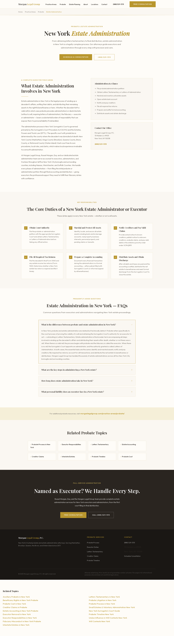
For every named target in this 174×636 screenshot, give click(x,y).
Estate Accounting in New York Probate (20, 611)
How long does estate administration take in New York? (67, 380)
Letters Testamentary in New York (104, 597)
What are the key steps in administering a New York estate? (69, 369)
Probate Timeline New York (101, 614)
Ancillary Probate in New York (16, 597)
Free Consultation (142, 4)
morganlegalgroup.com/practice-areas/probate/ (102, 413)
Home (20, 12)
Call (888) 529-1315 (101, 515)
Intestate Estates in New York (16, 625)
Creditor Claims (37, 457)
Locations (94, 4)
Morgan (29, 4)
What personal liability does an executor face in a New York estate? (72, 391)
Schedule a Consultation (75, 57)
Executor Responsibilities (70, 444)
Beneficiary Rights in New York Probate (20, 600)
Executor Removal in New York (17, 614)
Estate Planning (74, 4)
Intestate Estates (67, 457)
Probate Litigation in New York (102, 600)
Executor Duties (93, 547)
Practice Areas (51, 4)
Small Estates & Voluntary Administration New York (112, 607)
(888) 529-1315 (104, 57)
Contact (104, 4)
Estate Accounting (128, 444)
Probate (63, 4)
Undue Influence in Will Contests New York (108, 618)
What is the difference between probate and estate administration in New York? (78, 324)
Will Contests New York (99, 621)
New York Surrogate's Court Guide (104, 611)
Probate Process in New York (40, 445)
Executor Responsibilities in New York (20, 618)
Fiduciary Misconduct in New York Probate (22, 621)
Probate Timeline (97, 457)
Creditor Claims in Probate (15, 607)
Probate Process (93, 543)
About (85, 4)
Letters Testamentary (99, 444)
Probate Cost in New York (14, 603)
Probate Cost (126, 457)
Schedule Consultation (132, 556)
